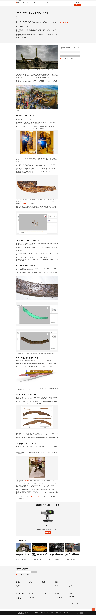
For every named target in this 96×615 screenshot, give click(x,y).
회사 (69, 581)
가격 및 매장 (18, 587)
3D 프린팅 (43, 582)
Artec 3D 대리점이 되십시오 (73, 587)
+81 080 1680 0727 (58, 597)
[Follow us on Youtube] (79, 603)
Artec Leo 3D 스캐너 (25, 203)
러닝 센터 (24, 4)
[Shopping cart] (76, 2)
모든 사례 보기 (19, 562)
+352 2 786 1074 (18, 598)
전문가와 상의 (77, 4)
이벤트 (30, 4)
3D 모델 (38, 4)
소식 (33, 4)
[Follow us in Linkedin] (77, 603)
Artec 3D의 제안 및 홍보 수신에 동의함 (67, 58)
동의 (81, 613)
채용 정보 (70, 585)
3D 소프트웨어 (18, 585)
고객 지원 (56, 582)
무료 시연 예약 (48, 532)
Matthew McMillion (21, 16)
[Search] (74, 2)
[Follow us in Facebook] (69, 603)
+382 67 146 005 (71, 596)
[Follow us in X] (74, 603)
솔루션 (17, 586)
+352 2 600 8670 (18, 597)
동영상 (27, 4)
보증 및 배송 (57, 585)
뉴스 (69, 582)
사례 (21, 4)
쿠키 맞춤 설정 (75, 613)
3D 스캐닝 (43, 581)
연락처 (70, 586)
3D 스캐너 (61, 20)
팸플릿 (35, 4)
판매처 (17, 589)
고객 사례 (30, 582)
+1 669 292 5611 (31, 597)
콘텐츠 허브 (18, 4)
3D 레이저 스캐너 (18, 582)
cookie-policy (67, 612)
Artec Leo (63, 22)
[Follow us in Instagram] (72, 603)
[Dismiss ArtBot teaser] (91, 607)
